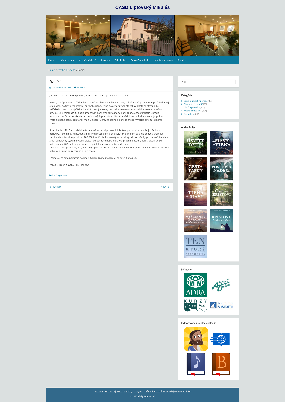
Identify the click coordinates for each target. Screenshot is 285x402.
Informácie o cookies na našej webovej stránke (167, 391)
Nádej (164, 186)
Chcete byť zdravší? (193, 104)
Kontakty (182, 60)
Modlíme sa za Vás (164, 60)
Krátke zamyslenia (193, 110)
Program (105, 60)
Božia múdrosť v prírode (195, 100)
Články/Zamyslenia (139, 60)
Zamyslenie (189, 113)
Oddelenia (120, 60)
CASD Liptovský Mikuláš (142, 7)
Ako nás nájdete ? (87, 60)
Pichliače (56, 186)
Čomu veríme (67, 60)
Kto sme (52, 60)
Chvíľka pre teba (59, 175)
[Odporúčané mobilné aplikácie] (208, 351)
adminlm (81, 87)
